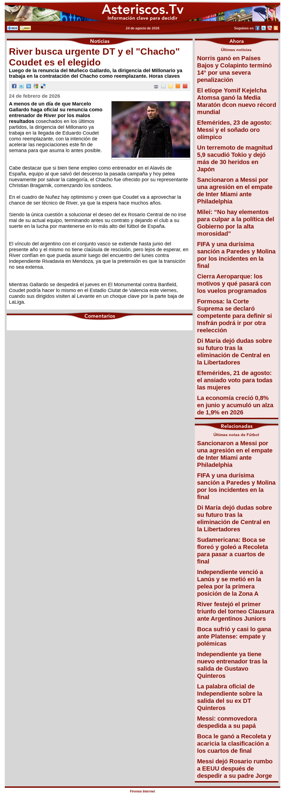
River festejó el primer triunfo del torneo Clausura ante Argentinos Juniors (235, 611)
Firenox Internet (142, 791)
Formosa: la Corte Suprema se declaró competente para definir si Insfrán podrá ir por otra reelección (234, 316)
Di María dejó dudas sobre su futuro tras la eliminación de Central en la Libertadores (234, 351)
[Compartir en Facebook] (14, 86)
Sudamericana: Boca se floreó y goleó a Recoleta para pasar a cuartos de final (232, 550)
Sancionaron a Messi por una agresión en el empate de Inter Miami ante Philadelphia (234, 190)
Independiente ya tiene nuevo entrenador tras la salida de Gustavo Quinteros (232, 665)
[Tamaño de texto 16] (178, 86)
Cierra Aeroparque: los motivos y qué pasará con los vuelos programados (234, 283)
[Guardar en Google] (36, 86)
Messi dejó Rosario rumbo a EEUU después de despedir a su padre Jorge (234, 768)
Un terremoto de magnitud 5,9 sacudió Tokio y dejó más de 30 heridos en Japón (234, 158)
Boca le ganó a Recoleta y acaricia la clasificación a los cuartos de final (234, 743)
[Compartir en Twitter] (21, 86)
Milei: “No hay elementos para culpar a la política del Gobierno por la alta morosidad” (235, 222)
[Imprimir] (156, 86)
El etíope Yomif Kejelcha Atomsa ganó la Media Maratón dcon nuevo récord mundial (236, 101)
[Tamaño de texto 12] (163, 86)
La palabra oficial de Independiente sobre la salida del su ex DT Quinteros (229, 697)
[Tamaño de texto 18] (185, 86)
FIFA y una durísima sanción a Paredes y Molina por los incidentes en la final (236, 255)
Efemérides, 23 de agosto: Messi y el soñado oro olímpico (234, 129)
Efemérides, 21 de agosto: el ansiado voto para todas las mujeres (234, 380)
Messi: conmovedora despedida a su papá (227, 722)
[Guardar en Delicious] (43, 86)
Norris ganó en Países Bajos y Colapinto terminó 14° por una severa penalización (234, 69)
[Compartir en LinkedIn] (29, 86)
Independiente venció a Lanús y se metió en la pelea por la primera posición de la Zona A (230, 582)
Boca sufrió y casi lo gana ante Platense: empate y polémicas (234, 636)
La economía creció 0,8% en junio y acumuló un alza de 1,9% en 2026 (235, 405)
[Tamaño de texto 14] (171, 86)
